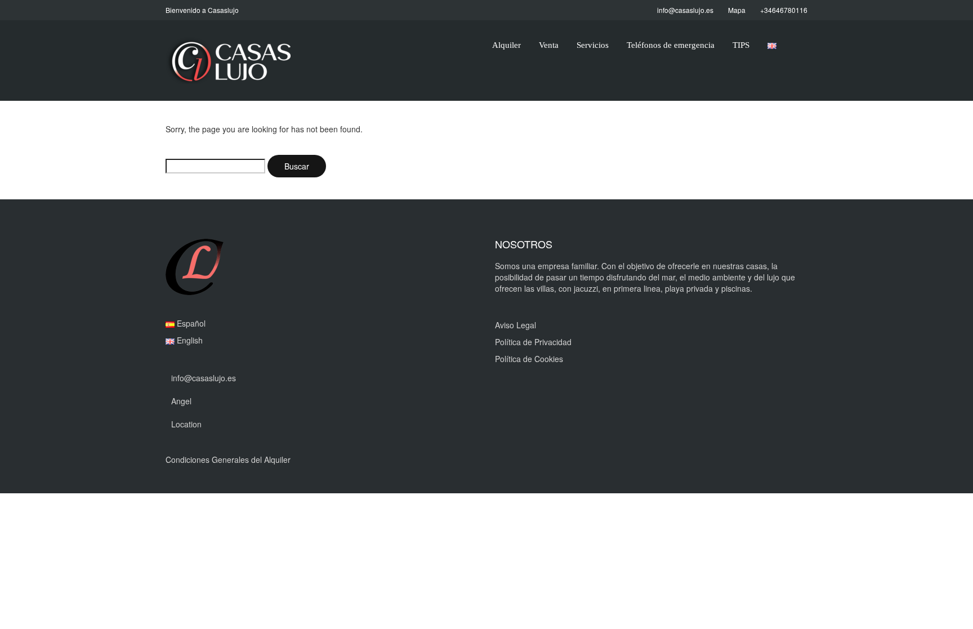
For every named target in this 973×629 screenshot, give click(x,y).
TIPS (741, 45)
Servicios (593, 45)
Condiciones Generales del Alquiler (228, 459)
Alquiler (506, 45)
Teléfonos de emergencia (671, 45)
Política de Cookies (529, 358)
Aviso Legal (515, 325)
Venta (549, 45)
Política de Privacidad (533, 341)
